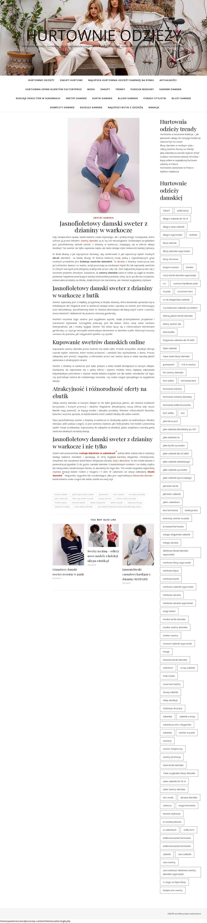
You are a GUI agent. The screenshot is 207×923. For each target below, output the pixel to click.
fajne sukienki (170, 348)
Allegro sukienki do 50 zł (175, 218)
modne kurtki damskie (174, 619)
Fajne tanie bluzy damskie (176, 356)
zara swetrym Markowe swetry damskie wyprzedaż (119, 506)
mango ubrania (104, 498)
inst (183, 412)
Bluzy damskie (181, 98)
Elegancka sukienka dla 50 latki (178, 340)
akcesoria (124, 460)
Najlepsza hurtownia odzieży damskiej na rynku (121, 80)
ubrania (121, 261)
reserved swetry (78, 502)
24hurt (166, 210)
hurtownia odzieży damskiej (177, 396)
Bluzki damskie (128, 98)
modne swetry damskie (126, 498)
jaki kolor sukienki (172, 493)
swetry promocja (134, 502)
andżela (193, 234)
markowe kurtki (171, 578)
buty (115, 460)
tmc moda (168, 797)
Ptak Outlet (169, 675)
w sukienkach (169, 829)
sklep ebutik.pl (170, 700)
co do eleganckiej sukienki (176, 299)
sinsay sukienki (170, 692)
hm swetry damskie (137, 494)
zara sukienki (184, 854)
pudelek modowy (142, 89)
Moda (91, 89)
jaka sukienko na (171, 437)
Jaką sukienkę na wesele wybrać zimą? (179, 152)
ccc (164, 283)
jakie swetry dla (61, 498)
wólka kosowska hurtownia (177, 837)
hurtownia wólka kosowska (177, 404)
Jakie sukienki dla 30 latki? (176, 453)
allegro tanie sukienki (173, 226)
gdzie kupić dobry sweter (83, 494)
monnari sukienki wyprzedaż (177, 643)
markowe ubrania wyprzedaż (178, 603)
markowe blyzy (171, 570)
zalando (167, 854)
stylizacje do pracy (172, 708)
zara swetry (169, 862)
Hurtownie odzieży (103, 35)
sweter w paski (116, 502)
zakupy (105, 89)
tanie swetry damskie (84, 506)
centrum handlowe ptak (185, 283)
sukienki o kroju (187, 716)
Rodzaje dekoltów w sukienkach (38, 98)
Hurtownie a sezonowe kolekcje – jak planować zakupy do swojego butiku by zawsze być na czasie (180, 138)
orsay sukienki (187, 667)
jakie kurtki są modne (174, 445)
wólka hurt (189, 829)
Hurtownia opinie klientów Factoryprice (53, 89)
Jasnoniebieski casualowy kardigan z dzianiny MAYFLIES (136, 574)
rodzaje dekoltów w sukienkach (97, 453)
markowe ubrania (172, 594)
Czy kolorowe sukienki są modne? (180, 307)
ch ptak (166, 291)
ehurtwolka (168, 331)
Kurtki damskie (102, 98)
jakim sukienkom (171, 502)
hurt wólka (168, 412)
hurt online (168, 380)
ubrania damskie (188, 797)
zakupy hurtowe (71, 80)
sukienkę (167, 732)
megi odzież (169, 611)
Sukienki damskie (170, 89)
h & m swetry (118, 494)
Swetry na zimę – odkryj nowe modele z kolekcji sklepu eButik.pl (103, 556)
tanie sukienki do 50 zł (174, 781)
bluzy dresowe (170, 259)
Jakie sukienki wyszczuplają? (177, 477)
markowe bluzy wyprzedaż (177, 562)
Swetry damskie (76, 98)
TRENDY (120, 89)
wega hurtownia (187, 805)
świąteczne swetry (62, 506)
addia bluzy (183, 210)
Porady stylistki (155, 98)
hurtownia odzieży (172, 388)
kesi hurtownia (170, 510)
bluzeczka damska (142, 475)
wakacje (154, 107)
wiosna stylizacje (171, 813)
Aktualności (168, 80)
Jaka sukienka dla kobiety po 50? (179, 429)
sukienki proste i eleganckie (177, 724)
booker (190, 267)
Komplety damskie (62, 107)
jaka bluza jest (170, 421)
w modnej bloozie (172, 821)
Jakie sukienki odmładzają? (176, 461)
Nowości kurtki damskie (175, 659)
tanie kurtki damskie (173, 765)
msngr (166, 651)
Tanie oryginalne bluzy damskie (179, 773)
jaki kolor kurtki (170, 485)
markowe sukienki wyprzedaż (178, 586)
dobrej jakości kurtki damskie (178, 315)
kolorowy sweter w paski (82, 498)
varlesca (167, 805)
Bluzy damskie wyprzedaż (176, 251)
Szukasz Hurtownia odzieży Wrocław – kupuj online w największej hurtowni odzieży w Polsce (180, 160)
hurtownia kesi (188, 380)
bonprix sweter (61, 494)
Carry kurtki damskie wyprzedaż (179, 275)
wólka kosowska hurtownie (177, 845)
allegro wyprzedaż (172, 234)
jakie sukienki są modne (175, 469)
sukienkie (167, 716)
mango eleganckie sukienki (176, 534)
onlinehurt (168, 667)
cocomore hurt (185, 291)
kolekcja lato (191, 510)
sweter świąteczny (97, 502)
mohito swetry (61, 502)
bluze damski (169, 242)
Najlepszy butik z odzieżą (125, 107)
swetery (167, 740)
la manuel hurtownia (173, 526)
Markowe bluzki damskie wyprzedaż (175, 552)
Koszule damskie (91, 107)
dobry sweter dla (172, 323)
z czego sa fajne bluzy (174, 882)
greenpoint (103, 494)
